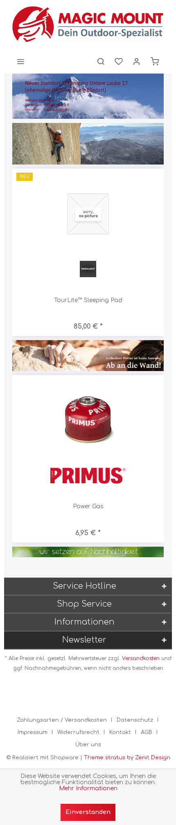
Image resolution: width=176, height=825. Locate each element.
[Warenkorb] (155, 61)
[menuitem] (20, 61)
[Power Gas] (88, 420)
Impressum (32, 732)
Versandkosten (141, 658)
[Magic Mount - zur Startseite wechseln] (88, 24)
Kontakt (120, 732)
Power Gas (88, 506)
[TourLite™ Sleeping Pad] (88, 214)
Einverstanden (88, 812)
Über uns (88, 744)
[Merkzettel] (119, 61)
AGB (146, 732)
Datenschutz (135, 720)
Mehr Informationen (88, 788)
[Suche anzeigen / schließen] (101, 61)
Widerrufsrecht (78, 732)
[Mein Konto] (137, 61)
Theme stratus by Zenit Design (127, 758)
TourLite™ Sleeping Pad (88, 300)
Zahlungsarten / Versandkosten (62, 720)
